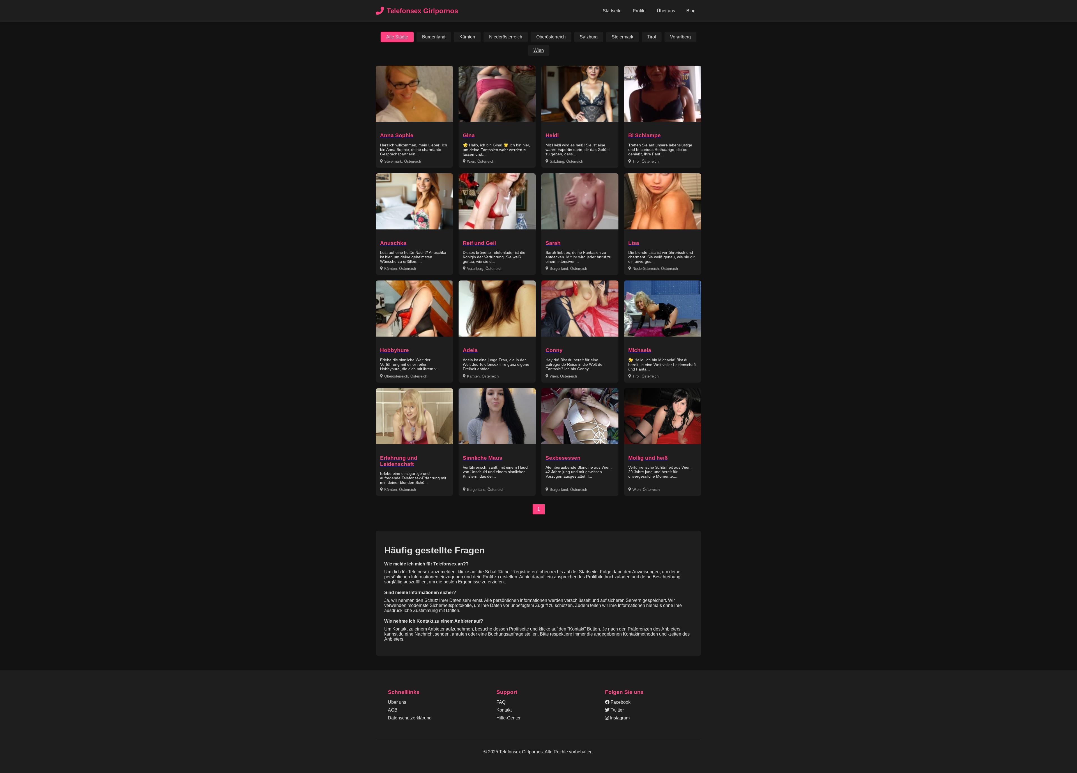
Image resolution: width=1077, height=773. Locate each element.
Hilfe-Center (508, 718)
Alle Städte (397, 36)
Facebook (619, 702)
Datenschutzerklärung (410, 718)
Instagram (619, 718)
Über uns (666, 10)
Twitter (616, 710)
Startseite (612, 10)
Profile (639, 10)
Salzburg (589, 36)
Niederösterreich (505, 36)
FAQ (500, 702)
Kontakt (504, 710)
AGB (392, 710)
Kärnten (467, 36)
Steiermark (622, 36)
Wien (538, 50)
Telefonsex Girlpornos (422, 11)
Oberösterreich (551, 36)
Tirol (651, 36)
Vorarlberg (680, 36)
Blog (691, 10)
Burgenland (433, 36)
